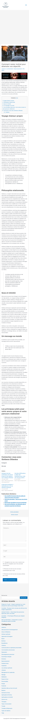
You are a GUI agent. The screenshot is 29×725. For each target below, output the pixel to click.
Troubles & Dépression (7, 708)
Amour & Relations (6, 631)
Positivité (4, 685)
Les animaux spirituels (7, 667)
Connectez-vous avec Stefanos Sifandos (12, 110)
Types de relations (6, 710)
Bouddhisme (4, 643)
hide (17, 98)
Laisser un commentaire (7, 68)
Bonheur (4, 640)
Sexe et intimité (6, 104)
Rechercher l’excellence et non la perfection (15, 502)
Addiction (4, 627)
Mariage (3, 674)
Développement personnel (8, 654)
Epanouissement (18, 68)
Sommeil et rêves (6, 692)
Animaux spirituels (6, 634)
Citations (4, 645)
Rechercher (4, 595)
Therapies (4, 701)
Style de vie (4, 699)
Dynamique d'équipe (6, 656)
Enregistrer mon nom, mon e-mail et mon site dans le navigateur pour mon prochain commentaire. (13, 564)
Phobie (3, 683)
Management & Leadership (8, 672)
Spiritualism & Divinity (7, 694)
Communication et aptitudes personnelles (11, 647)
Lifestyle (4, 670)
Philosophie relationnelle (8, 102)
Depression (4, 652)
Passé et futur (5, 679)
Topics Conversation (6, 703)
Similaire (6, 112)
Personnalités (5, 681)
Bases (3, 638)
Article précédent (14, 512)
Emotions (4, 658)
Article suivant (14, 514)
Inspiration (4, 665)
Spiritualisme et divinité (7, 697)
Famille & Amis (5, 663)
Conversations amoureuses (8, 649)
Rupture (3, 690)
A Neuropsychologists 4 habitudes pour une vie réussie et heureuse (7, 486)
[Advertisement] (14, 25)
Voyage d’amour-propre (8, 100)
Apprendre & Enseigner (7, 636)
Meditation (4, 676)
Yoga (3, 713)
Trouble (3, 706)
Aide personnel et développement (10, 629)
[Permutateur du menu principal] (26, 5)
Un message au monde (8, 105)
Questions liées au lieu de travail (9, 688)
